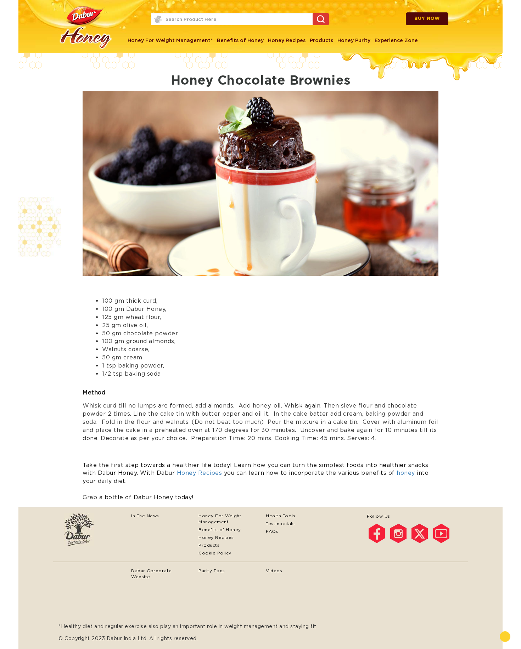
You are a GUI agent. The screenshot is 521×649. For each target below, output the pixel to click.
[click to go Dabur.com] (92, 530)
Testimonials (280, 523)
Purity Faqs (211, 570)
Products (321, 40)
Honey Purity (353, 40)
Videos (274, 570)
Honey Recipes (287, 40)
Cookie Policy (214, 553)
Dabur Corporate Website (151, 573)
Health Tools (280, 515)
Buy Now (427, 18)
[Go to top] (505, 636)
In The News (145, 515)
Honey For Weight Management (219, 518)
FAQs (272, 531)
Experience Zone (396, 40)
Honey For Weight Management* (170, 40)
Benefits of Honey (240, 40)
